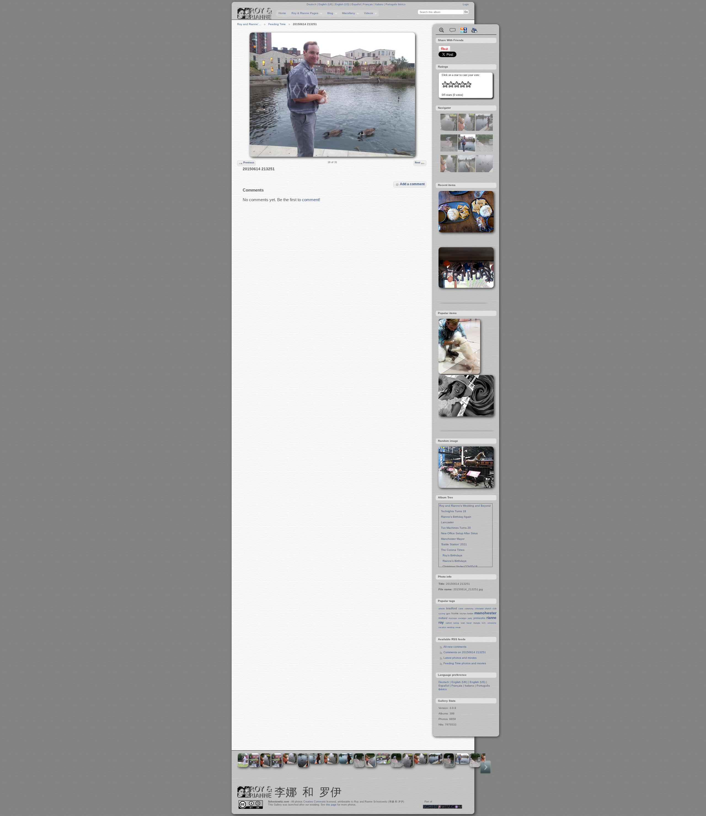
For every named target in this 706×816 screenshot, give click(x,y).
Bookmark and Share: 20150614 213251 (463, 30)
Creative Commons (314, 801)
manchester (485, 613)
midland (442, 618)
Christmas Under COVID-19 (458, 566)
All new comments (454, 646)
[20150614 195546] (449, 150)
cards (460, 609)
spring (456, 623)
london (470, 613)
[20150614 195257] (449, 171)
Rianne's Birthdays (452, 560)
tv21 (484, 623)
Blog (329, 13)
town (463, 623)
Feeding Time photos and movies (464, 663)
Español (357, 4)
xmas (458, 627)
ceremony (469, 609)
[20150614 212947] (484, 129)
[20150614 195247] (449, 129)
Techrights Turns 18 (452, 511)
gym (448, 613)
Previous (248, 162)
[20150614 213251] (466, 150)
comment (310, 199)
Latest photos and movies (460, 657)
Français (368, 4)
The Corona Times (451, 549)
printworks (479, 618)
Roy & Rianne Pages (303, 13)
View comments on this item (452, 30)
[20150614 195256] (466, 129)
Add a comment (412, 184)
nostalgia (462, 618)
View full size (441, 30)
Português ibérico (395, 4)
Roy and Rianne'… (249, 24)
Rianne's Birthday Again (455, 516)
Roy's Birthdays (450, 555)
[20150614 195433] (466, 171)
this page (331, 804)
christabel (479, 609)
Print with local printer (474, 30)
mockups (453, 618)
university (492, 623)
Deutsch (312, 4)
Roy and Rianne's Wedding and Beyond (465, 505)
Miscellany (347, 13)
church (488, 608)
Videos (367, 13)
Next (417, 162)
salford (449, 623)
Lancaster (446, 522)
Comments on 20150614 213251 (464, 652)
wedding (450, 627)
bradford (451, 608)
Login (466, 4)
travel (469, 623)
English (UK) (326, 4)
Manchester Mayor (451, 538)
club (494, 608)
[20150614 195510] (484, 150)
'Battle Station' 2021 (453, 544)
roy (441, 622)
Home (282, 13)
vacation (442, 627)
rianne (491, 618)
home (455, 613)
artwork (441, 609)
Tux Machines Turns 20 (455, 527)
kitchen (463, 614)
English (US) (342, 4)
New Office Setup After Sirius (458, 533)
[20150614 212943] (484, 171)
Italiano (379, 4)
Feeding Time (277, 24)
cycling (441, 614)
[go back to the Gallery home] (254, 13)
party (470, 618)
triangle (477, 623)
